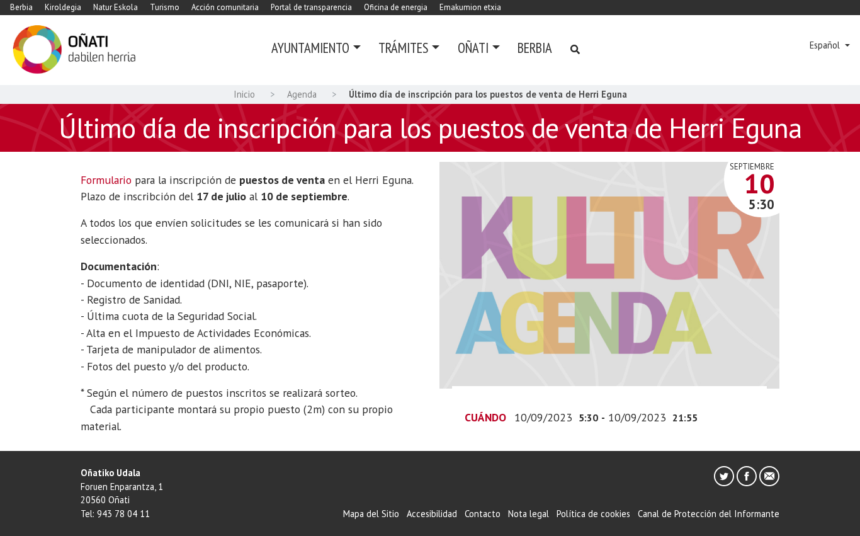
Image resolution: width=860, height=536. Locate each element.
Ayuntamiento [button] (310, 47)
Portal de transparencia (311, 7)
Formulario (106, 180)
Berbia (21, 7)
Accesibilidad (432, 514)
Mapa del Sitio (371, 514)
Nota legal (528, 514)
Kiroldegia (63, 7)
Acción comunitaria (225, 7)
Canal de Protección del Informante (708, 514)
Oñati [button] (473, 47)
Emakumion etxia (470, 7)
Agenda (302, 94)
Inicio (244, 94)
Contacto (483, 514)
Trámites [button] (403, 47)
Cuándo (485, 417)
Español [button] (826, 45)
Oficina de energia (395, 7)
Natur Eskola (115, 7)
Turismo (164, 7)
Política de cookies (593, 514)
